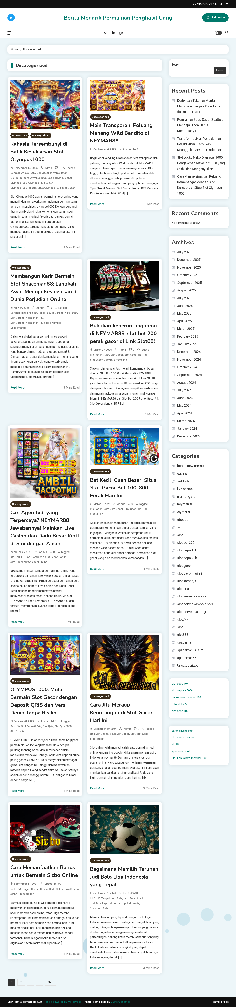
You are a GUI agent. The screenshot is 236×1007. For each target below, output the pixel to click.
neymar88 (184, 504)
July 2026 (184, 252)
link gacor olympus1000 (52, 172)
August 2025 (186, 290)
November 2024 (189, 359)
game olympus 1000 (22, 172)
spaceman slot (181, 751)
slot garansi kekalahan (63, 312)
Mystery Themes (120, 1001)
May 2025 (184, 313)
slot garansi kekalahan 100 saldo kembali (36, 322)
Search (176, 64)
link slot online (99, 733)
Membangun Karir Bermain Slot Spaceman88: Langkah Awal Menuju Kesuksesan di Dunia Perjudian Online (44, 288)
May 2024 (184, 405)
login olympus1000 (60, 177)
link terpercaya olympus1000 (28, 177)
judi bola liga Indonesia (105, 903)
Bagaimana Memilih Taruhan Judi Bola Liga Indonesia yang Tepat (124, 877)
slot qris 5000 (63, 726)
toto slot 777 (179, 704)
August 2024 (186, 382)
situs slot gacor (119, 733)
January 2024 (187, 428)
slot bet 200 (186, 542)
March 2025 (186, 329)
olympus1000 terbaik (23, 187)
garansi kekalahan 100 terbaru (29, 312)
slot (106, 354)
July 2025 (184, 298)
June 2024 (185, 398)
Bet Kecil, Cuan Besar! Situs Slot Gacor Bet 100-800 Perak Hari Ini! (123, 488)
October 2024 (187, 367)
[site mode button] (218, 33)
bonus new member (192, 466)
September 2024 (189, 375)
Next (50, 982)
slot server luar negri (192, 612)
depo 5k (15, 726)
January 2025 (187, 344)
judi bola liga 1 (133, 898)
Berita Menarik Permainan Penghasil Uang (118, 18)
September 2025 (189, 283)
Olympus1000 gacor (40, 182)
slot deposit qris (31, 726)
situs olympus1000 (49, 187)
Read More (17, 247)
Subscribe (218, 17)
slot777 (182, 619)
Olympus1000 (18, 182)
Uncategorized (40, 135)
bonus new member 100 (186, 697)
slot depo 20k (187, 558)
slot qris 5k (17, 731)
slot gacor (68, 187)
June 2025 (185, 306)
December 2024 (189, 352)
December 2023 (189, 436)
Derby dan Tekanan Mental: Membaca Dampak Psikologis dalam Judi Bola (198, 106)
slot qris (48, 726)
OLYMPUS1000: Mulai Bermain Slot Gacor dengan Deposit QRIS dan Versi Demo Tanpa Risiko (43, 701)
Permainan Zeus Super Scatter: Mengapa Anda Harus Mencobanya (200, 125)
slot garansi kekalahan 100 (26, 317)
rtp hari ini (96, 354)
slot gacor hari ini (136, 354)
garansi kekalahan (182, 730)
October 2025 (187, 275)
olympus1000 (19, 135)
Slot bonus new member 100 (189, 758)
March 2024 (186, 421)
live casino (72, 889)
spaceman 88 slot (190, 650)
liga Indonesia (130, 903)
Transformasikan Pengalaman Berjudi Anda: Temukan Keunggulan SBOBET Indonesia (200, 144)
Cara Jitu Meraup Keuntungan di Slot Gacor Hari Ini (121, 712)
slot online (120, 359)
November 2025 (189, 267)
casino (182, 473)
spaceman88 (18, 327)
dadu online (56, 889)
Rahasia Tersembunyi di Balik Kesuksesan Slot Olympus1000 (38, 151)
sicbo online (26, 894)
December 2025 (189, 260)
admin (49, 167)
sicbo (13, 894)
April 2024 (184, 413)
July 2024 (184, 390)
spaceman (185, 642)
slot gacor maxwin (101, 359)
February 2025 (187, 336)
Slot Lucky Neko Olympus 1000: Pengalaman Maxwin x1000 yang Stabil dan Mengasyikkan (201, 163)
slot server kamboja (191, 596)
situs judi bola (99, 908)
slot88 (181, 627)
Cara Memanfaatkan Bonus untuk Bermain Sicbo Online (44, 871)
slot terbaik (97, 738)
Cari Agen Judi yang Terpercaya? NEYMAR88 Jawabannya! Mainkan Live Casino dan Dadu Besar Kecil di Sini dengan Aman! (44, 528)
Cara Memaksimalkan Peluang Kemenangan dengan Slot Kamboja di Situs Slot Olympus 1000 (199, 184)
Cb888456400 (53, 883)
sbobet (182, 520)
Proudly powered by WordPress (62, 1001)
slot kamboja (186, 581)
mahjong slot (186, 497)
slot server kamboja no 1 (195, 604)
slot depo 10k (187, 550)
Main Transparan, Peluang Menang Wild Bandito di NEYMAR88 (121, 133)
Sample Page (113, 33)
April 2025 (184, 321)
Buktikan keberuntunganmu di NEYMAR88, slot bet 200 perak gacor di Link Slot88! (123, 333)
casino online (39, 889)
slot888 (182, 635)
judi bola (116, 898)
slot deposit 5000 (182, 690)
